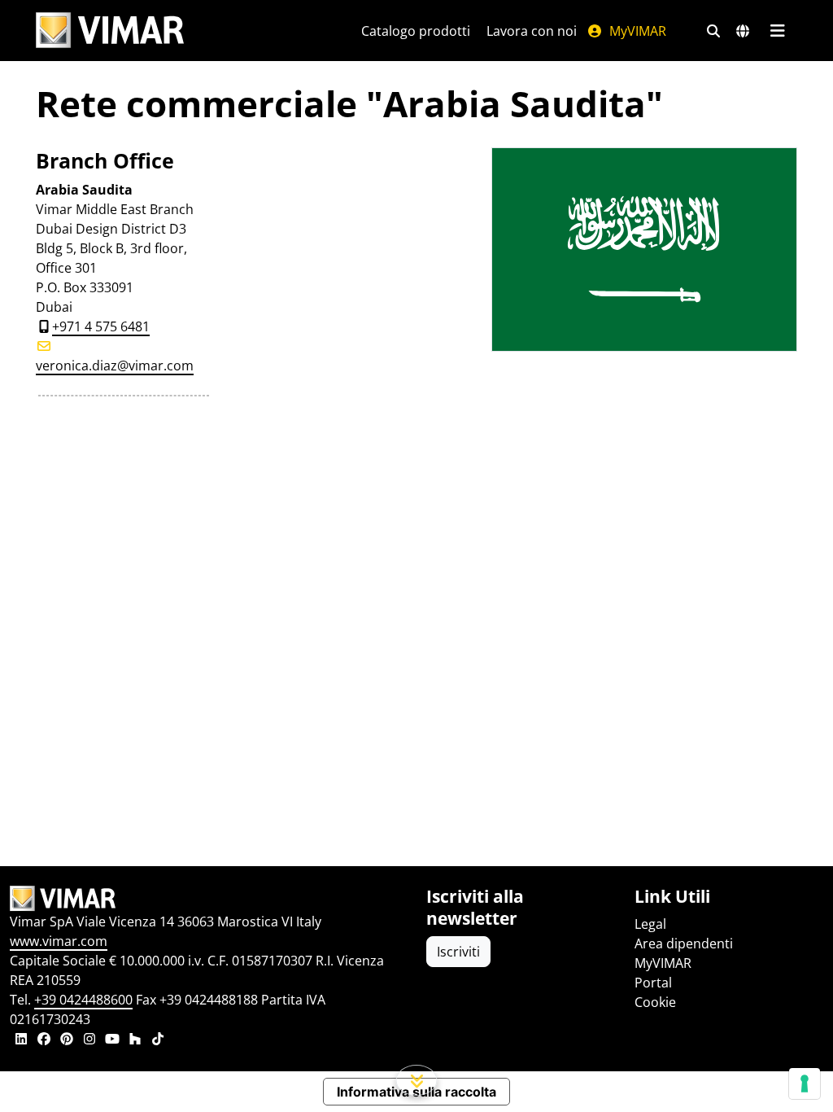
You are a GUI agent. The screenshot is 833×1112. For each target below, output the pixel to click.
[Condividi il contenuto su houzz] (135, 1040)
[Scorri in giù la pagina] (417, 1080)
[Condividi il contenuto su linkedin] (21, 1040)
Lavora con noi (531, 31)
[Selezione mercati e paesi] (743, 31)
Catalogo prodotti (415, 31)
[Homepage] (208, 899)
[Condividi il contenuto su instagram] (89, 1040)
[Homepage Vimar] (110, 31)
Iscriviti (458, 952)
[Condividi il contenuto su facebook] (44, 1040)
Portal (653, 983)
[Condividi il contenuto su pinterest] (67, 1040)
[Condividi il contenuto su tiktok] (158, 1040)
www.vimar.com (58, 941)
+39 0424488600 (83, 1000)
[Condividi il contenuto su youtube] (112, 1040)
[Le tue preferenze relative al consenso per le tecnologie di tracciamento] (804, 1083)
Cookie (655, 1002)
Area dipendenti (684, 943)
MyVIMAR (636, 31)
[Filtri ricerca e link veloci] (713, 31)
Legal (650, 924)
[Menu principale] (777, 31)
